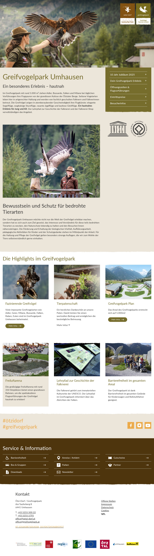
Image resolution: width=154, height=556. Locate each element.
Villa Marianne (103, 514)
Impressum (106, 504)
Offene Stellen (108, 501)
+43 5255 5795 (26, 515)
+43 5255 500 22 (27, 512)
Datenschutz (107, 507)
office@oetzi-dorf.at (25, 519)
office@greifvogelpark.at (27, 522)
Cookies (105, 510)
